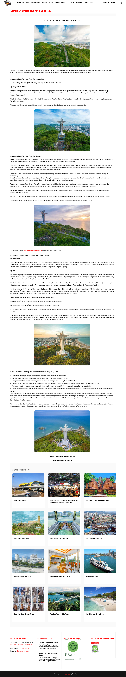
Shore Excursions (33, 3)
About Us (20, 3)
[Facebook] (92, 644)
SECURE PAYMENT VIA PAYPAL (21, 645)
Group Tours (60, 3)
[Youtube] (95, 644)
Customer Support (23, 651)
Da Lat (98, 3)
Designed (67, 674)
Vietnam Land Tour (75, 3)
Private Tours (47, 3)
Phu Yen (106, 3)
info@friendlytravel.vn (64, 460)
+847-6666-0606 (69, 456)
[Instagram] (98, 644)
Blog (113, 3)
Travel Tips (88, 3)
